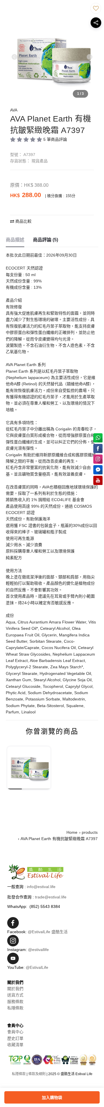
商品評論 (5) (45, 239)
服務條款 (15, 1001)
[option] (52, 59)
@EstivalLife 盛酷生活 (48, 931)
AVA (13, 110)
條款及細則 (37, 1074)
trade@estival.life (50, 897)
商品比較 (22, 221)
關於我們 (15, 988)
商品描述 (15, 239)
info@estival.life (41, 886)
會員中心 (15, 1031)
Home (71, 832)
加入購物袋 (52, 1097)
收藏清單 (15, 1044)
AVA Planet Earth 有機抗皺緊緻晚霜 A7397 (59, 838)
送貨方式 (15, 995)
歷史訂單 (15, 1038)
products (90, 832)
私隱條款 (15, 1008)
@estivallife (38, 949)
